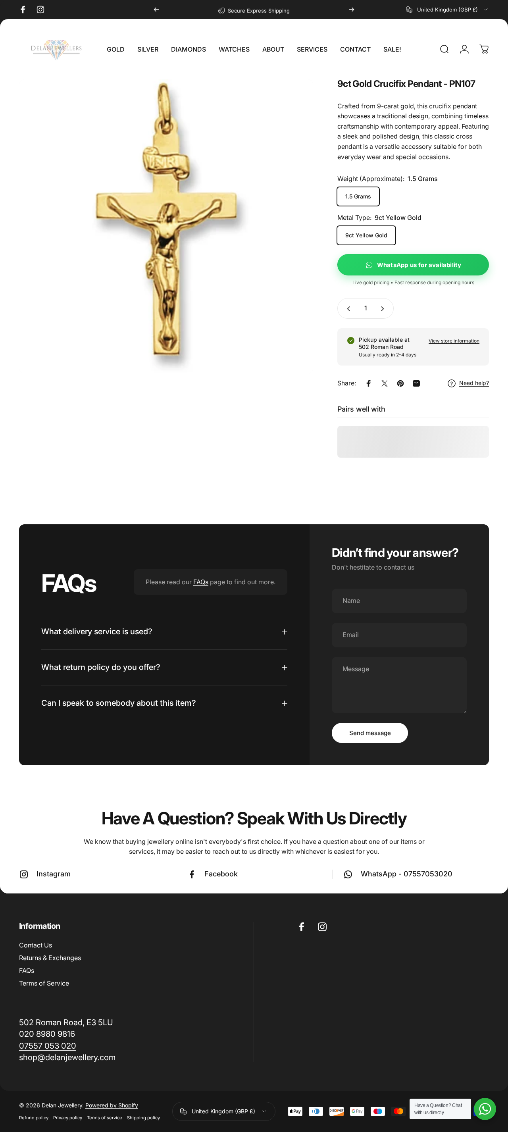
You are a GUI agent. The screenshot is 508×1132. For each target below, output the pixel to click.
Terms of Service (44, 983)
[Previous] (156, 9)
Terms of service (104, 1117)
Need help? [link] (474, 383)
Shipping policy (143, 1117)
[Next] (351, 9)
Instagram (54, 874)
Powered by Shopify (111, 1105)
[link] (67, 1057)
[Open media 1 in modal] (166, 226)
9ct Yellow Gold (366, 235)
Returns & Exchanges (50, 958)
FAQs (200, 582)
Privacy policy (67, 1117)
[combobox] (447, 9)
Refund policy (33, 1117)
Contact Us (35, 945)
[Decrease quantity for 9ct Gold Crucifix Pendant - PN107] (347, 309)
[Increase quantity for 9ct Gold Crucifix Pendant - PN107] (384, 309)
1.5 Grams (358, 196)
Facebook (221, 874)
